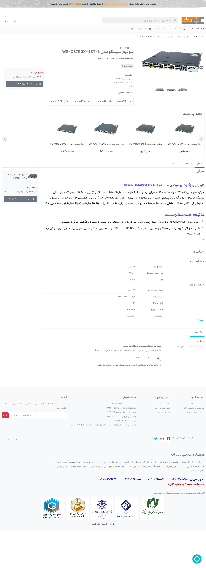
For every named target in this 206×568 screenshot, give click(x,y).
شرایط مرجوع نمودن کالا (194, 408)
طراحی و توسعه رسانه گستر (103, 524)
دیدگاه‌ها (175, 163)
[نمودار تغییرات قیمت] (202, 60)
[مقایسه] (202, 67)
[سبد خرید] (6, 20)
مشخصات (188, 163)
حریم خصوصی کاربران (195, 412)
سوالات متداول (163, 412)
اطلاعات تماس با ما (162, 404)
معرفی (199, 163)
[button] (202, 45)
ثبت (5, 415)
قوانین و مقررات (197, 404)
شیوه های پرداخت (162, 408)
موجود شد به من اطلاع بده (26, 84)
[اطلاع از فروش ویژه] (202, 53)
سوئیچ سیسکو (186, 37)
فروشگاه (199, 37)
